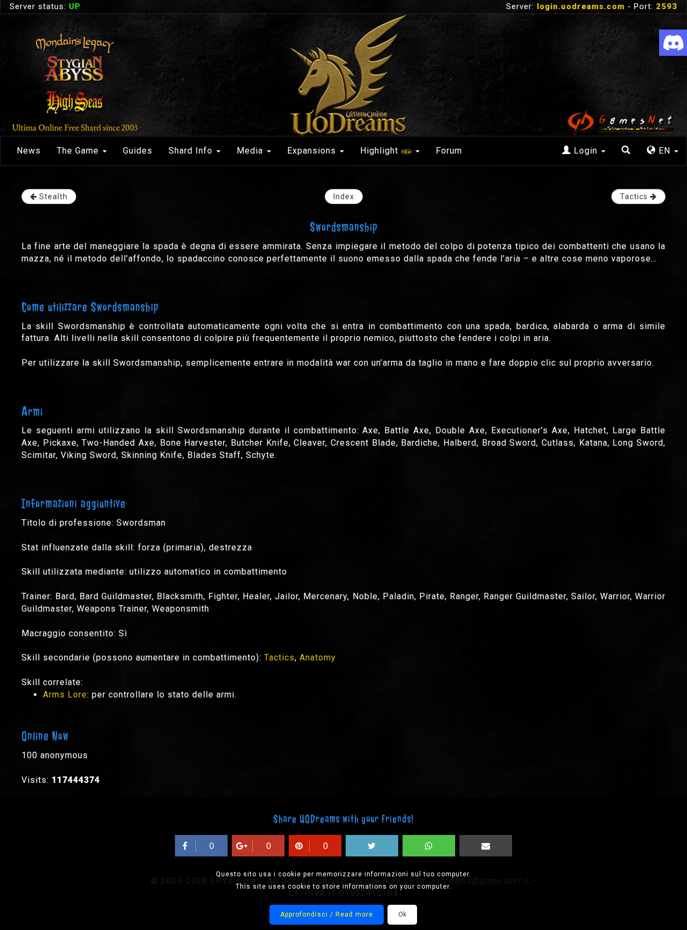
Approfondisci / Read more (326, 914)
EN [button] (664, 151)
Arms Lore (65, 694)
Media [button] (251, 151)
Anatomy (317, 657)
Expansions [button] (313, 151)
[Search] (626, 150)
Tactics (279, 657)
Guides (137, 151)
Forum (449, 151)
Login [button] (585, 151)
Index (343, 196)
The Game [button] (79, 151)
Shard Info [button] (192, 151)
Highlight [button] (380, 151)
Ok (402, 914)
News (29, 151)
